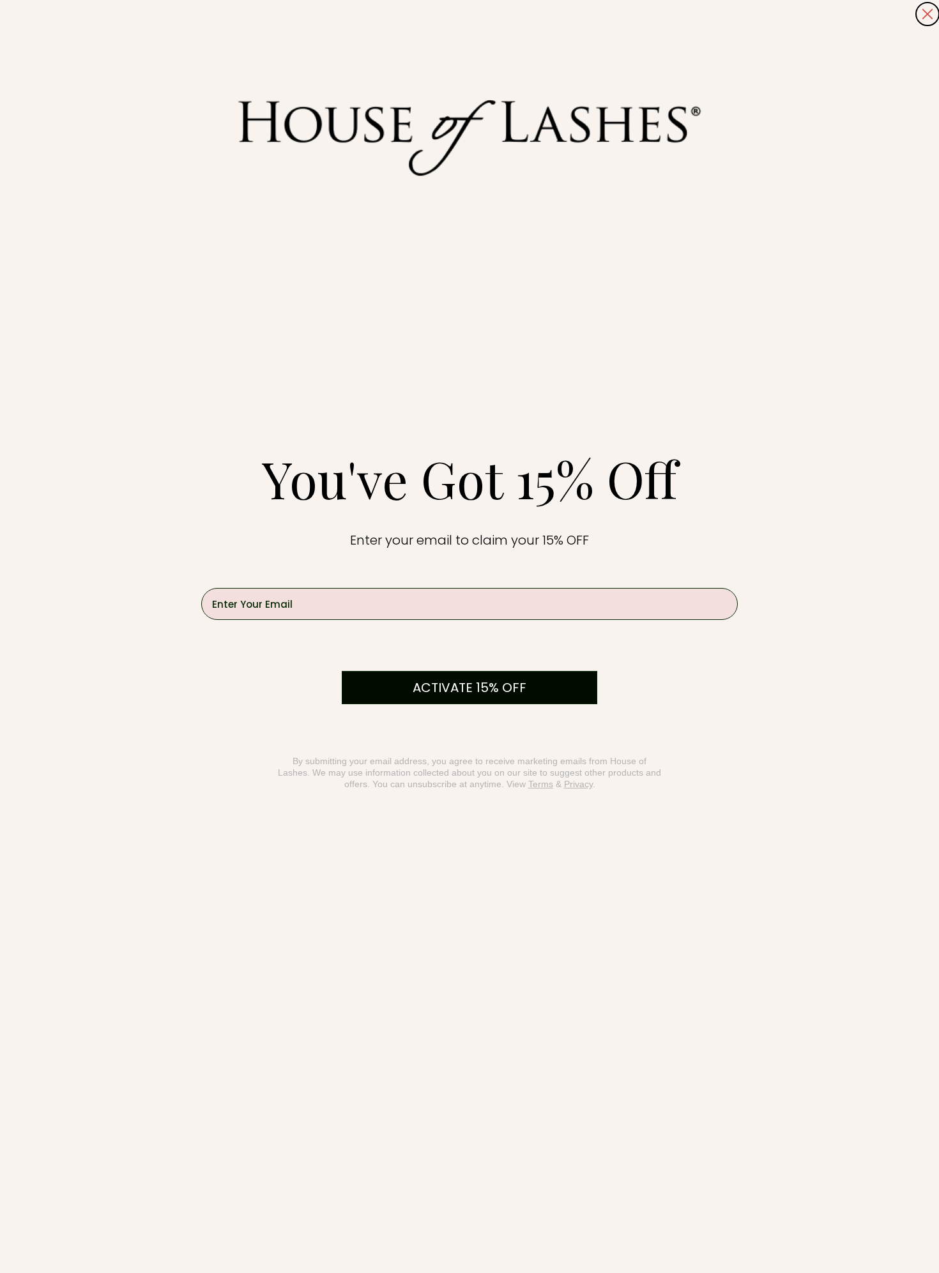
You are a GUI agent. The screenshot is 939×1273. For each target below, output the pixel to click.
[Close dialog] (927, 14)
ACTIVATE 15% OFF (469, 688)
